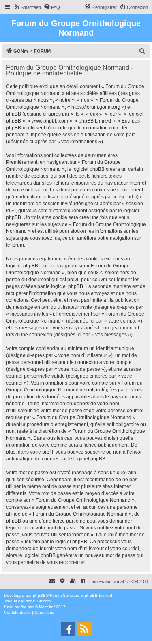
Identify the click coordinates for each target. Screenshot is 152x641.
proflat (20, 606)
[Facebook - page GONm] (68, 629)
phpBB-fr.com (38, 601)
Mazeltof (47, 606)
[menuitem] (27, 7)
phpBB (39, 595)
